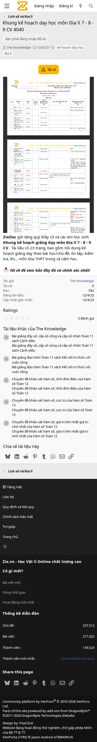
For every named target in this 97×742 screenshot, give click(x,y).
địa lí (7, 53)
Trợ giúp (9, 526)
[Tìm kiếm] (91, 6)
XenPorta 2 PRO (15, 737)
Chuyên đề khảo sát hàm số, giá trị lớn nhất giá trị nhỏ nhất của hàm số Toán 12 (50, 424)
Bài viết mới (11, 582)
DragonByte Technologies (41, 715)
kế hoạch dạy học (70, 47)
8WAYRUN (65, 737)
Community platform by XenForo (46, 703)
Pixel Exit (26, 723)
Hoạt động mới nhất (18, 602)
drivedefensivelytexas (77, 658)
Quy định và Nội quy (18, 506)
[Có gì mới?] (81, 6)
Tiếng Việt (14, 487)
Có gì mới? (13, 570)
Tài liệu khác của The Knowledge (34, 329)
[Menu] (6, 6)
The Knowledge (19, 47)
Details (68, 715)
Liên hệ (8, 496)
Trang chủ (10, 536)
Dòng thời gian (14, 592)
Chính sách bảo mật (18, 516)
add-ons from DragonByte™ (68, 710)
